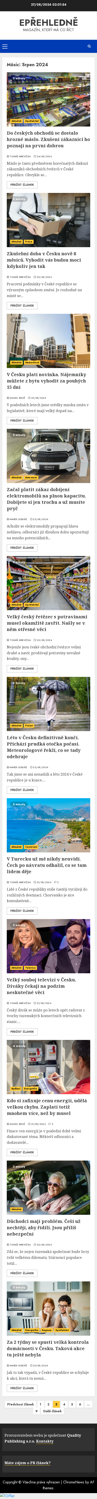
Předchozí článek (20, 1404)
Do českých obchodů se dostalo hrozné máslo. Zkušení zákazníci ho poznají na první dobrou (48, 139)
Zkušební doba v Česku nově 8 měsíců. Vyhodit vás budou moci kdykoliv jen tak (44, 260)
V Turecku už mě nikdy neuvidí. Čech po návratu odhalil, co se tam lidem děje (47, 865)
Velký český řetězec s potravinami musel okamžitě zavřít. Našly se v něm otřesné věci (47, 623)
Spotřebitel (32, 121)
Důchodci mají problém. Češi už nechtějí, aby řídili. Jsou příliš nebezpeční (44, 1227)
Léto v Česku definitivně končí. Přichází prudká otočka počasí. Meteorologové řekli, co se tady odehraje (44, 747)
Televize (30, 967)
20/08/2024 (44, 1244)
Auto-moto (31, 477)
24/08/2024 (44, 156)
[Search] (89, 46)
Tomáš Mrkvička (20, 156)
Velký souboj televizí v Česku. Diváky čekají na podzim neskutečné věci (41, 986)
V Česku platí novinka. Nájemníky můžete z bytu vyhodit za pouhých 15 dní (46, 380)
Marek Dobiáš (18, 519)
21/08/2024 (44, 882)
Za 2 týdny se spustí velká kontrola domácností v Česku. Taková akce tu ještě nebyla (48, 1348)
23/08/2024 (44, 277)
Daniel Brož (17, 398)
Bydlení (16, 1088)
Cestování (31, 847)
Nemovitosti (32, 362)
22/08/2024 (40, 519)
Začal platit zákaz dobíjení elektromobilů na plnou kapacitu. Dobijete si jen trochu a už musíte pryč (46, 498)
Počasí (29, 725)
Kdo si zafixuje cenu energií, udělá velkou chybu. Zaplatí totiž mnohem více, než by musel (47, 1107)
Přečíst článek (22, 185)
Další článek (52, 1411)
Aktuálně (16, 121)
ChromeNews (73, 1482)
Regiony (47, 1330)
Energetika (30, 1088)
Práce (28, 241)
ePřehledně (48, 22)
